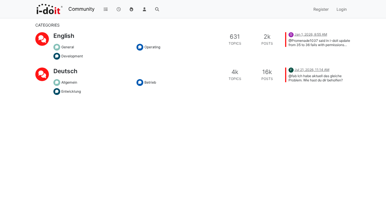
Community (81, 9)
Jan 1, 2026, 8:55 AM (310, 34)
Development (72, 56)
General (67, 47)
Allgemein (69, 82)
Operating (152, 47)
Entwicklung (71, 91)
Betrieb (150, 82)
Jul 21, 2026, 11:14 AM (311, 70)
